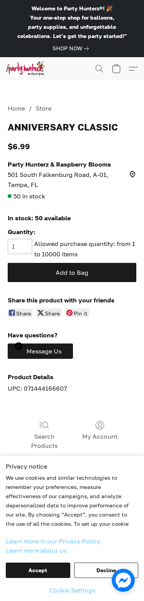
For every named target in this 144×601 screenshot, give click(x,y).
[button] (26, 68)
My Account (100, 436)
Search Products (44, 441)
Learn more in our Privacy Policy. (53, 541)
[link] (72, 48)
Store (43, 108)
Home (16, 108)
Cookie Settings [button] (72, 590)
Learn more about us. (37, 550)
